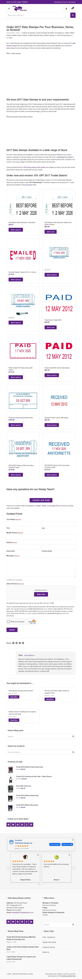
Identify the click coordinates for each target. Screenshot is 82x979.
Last (43, 528)
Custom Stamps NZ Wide (45, 33)
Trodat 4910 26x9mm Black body (27, 795)
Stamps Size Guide (49, 942)
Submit (12, 630)
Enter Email (10, 551)
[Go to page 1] (39, 884)
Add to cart (50, 232)
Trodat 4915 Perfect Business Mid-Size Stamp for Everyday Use (21, 938)
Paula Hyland (25, 880)
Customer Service (48, 947)
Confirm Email (47, 551)
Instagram (13, 825)
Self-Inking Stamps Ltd (23, 843)
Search (73, 752)
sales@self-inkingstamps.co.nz (23, 912)
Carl (56, 880)
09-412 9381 (16, 910)
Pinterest (31, 825)
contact (51, 167)
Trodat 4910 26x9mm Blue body (27, 805)
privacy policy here (69, 976)
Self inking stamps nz (64, 35)
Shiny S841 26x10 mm (23, 786)
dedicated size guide (64, 157)
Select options (16, 230)
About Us (45, 952)
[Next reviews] (74, 867)
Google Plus (54, 505)
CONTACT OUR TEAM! (41, 500)
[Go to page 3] (42, 884)
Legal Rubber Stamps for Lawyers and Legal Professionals (21, 957)
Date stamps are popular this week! (21, 690)
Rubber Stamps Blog (35, 35)
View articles (29, 655)
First (8, 528)
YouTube (26, 825)
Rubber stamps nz (50, 35)
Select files (41, 594)
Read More (14, 697)
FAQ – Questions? (48, 937)
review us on (66, 844)
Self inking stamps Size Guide (34, 167)
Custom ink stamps (28, 33)
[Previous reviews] (8, 867)
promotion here (30, 185)
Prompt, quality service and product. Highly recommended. (55, 865)
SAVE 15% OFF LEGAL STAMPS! (17, 2)
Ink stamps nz (59, 33)
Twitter (44, 505)
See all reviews (55, 844)
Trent (10, 38)
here (46, 109)
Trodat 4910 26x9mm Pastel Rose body (29, 767)
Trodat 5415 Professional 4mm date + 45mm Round (34, 776)
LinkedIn (38, 505)
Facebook (30, 505)
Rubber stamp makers (19, 35)
